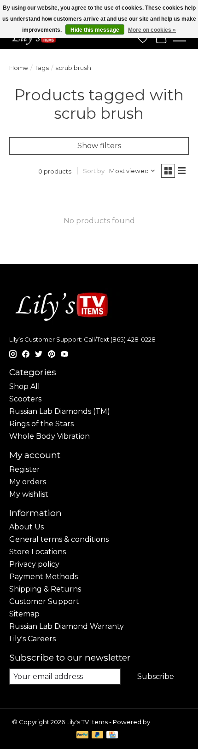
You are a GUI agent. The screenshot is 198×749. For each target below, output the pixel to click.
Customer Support (44, 601)
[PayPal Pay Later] (98, 735)
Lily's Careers (32, 638)
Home (18, 67)
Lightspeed (168, 722)
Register (24, 469)
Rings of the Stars (41, 423)
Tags (42, 67)
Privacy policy (34, 564)
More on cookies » (152, 30)
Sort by (94, 170)
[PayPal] (82, 735)
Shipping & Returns (45, 589)
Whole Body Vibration (49, 436)
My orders (27, 481)
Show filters (99, 145)
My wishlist (28, 494)
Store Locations (37, 551)
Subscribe (155, 676)
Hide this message (94, 30)
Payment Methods (43, 576)
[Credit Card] (112, 735)
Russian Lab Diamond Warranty (66, 626)
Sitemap (24, 614)
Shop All (24, 386)
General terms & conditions (59, 539)
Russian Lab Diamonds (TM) (59, 411)
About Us (26, 527)
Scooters (25, 399)
